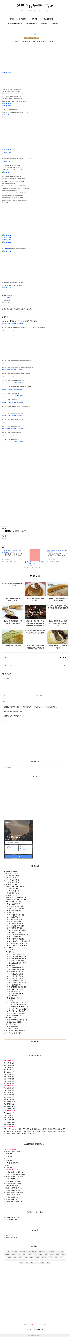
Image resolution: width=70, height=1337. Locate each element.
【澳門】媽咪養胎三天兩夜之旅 (16, 1004)
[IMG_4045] (6, 103)
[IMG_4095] (6, 235)
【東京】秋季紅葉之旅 (13, 917)
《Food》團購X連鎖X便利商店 (15, 886)
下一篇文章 (61, 665)
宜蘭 (15, 1257)
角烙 (36, 1262)
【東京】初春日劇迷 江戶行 (14, 919)
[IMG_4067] (6, 172)
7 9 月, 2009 (43, 38)
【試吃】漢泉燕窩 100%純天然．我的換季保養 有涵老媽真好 (57, 623)
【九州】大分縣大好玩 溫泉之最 (16, 980)
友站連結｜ (54, 23)
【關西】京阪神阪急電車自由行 (16, 958)
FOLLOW (35, 776)
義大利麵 (62, 1260)
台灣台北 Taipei (11, 878)
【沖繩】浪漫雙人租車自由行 (15, 989)
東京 (61, 1257)
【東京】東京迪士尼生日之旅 (15, 926)
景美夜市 (50, 1257)
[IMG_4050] (6, 105)
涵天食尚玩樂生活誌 (35, 6)
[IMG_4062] (6, 117)
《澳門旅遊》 (10, 1000)
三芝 (57, 1251)
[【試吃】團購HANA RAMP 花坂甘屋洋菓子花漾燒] (34, 555)
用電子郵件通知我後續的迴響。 (14, 711)
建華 (26, 1257)
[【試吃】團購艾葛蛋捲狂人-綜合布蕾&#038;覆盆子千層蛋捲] (13, 555)
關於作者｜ (44, 23)
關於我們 (31, 1335)
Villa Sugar (51, 1251)
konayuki (14, 1251)
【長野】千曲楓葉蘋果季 (13, 937)
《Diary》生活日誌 (12, 1028)
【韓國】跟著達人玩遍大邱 (14, 998)
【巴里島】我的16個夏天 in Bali (16, 1022)
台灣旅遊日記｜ (31, 23)
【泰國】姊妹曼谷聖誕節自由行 (16, 1013)
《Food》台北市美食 (12, 880)
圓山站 (9, 1257)
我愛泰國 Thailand (11, 1017)
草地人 (21, 1262)
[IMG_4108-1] (7, 251)
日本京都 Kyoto (11, 947)
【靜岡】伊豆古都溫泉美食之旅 (16, 930)
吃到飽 (57, 1254)
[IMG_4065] (6, 161)
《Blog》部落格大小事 (13, 875)
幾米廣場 (20, 1257)
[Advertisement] (35, 58)
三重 (62, 1251)
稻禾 (47, 1260)
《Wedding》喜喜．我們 (13, 1033)
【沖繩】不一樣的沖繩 (13, 991)
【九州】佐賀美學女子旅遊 (14, 976)
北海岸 (35, 1254)
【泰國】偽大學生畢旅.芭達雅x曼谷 (17, 1006)
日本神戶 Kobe (10, 952)
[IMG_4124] (6, 72)
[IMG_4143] (6, 287)
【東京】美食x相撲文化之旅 (15, 923)
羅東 (52, 1260)
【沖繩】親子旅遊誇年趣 (13, 996)
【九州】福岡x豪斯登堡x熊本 (15, 969)
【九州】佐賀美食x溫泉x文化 (15, 967)
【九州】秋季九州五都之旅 (14, 971)
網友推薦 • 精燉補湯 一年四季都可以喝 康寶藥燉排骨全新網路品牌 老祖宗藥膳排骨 (35, 623)
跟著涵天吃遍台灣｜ (14, 23)
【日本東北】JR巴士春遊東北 (15, 908)
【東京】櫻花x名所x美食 (14, 921)
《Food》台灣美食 (12, 884)
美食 (57, 1260)
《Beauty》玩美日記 (12, 873)
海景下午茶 (14, 1260)
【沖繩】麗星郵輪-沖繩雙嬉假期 (16, 987)
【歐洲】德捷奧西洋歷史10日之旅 (16, 1026)
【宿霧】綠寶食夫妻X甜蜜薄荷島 (16, 1020)
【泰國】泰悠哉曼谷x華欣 (14, 1015)
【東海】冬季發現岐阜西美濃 (15, 939)
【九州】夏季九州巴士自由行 (15, 978)
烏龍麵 (36, 1260)
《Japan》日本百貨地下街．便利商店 (17, 899)
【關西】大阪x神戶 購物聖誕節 (16, 954)
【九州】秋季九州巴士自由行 (15, 974)
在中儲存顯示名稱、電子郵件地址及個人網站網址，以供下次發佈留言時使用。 (31, 707)
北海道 (40, 1254)
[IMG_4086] (5, 202)
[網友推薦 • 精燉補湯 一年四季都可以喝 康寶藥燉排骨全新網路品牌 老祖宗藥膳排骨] (35, 611)
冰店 (24, 1254)
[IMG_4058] (6, 149)
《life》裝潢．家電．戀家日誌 (15, 1031)
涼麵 (31, 1260)
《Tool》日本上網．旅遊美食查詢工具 (18, 902)
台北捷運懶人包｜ (49, 19)
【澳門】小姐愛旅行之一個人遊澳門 (17, 1002)
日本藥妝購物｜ (23, 19)
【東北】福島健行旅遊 (13, 904)
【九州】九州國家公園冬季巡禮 (16, 982)
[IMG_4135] (6, 240)
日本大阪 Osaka (11, 950)
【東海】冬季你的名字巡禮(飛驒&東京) (18, 941)
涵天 (26, 1260)
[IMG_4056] (6, 114)
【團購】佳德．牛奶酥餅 (13, 646)
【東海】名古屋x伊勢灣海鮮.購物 (16, 945)
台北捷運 (51, 1254)
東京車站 (7, 1260)
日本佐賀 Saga (10, 965)
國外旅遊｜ (35, 19)
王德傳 (42, 1260)
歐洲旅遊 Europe (11, 1024)
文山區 (31, 1257)
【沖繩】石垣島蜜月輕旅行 (14, 993)
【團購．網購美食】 (32, 38)
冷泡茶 (29, 1254)
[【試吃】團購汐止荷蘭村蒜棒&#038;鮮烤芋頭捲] (58, 555)
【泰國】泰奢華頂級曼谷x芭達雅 (16, 1009)
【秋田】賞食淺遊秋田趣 (13, 910)
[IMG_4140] (6, 237)
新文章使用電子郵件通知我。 (13, 716)
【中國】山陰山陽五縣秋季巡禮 (16, 963)
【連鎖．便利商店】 (13, 888)
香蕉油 (48, 1262)
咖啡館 (63, 1254)
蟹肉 (27, 1262)
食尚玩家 (42, 1262)
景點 (56, 1257)
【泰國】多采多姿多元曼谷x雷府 (16, 1011)
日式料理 (44, 1257)
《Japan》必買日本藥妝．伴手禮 (16, 897)
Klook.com (7, 1047)
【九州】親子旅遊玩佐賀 (13, 985)
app (8, 1251)
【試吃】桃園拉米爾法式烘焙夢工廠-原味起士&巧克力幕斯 (35, 648)
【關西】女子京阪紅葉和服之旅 (16, 956)
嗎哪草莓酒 (7, 248)
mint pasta (42, 1251)
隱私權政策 (38, 1335)
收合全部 (14, 871)
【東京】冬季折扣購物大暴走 (15, 915)
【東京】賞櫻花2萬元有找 (14, 928)
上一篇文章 (9, 665)
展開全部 (7, 871)
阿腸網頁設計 (38, 1329)
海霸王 (21, 1260)
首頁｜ (12, 19)
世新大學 (7, 1254)
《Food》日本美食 (12, 895)
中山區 (13, 1254)
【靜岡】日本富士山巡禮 (13, 932)
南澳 (46, 1254)
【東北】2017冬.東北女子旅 (15, 906)
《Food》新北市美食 (12, 882)
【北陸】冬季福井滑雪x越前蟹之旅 (17, 934)
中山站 (19, 1254)
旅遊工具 (37, 1257)
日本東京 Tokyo (11, 912)
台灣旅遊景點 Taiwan (12, 893)
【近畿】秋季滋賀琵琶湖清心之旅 (16, 943)
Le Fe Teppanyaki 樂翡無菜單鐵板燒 (28, 1251)
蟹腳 (32, 1262)
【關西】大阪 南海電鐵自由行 (15, 961)
